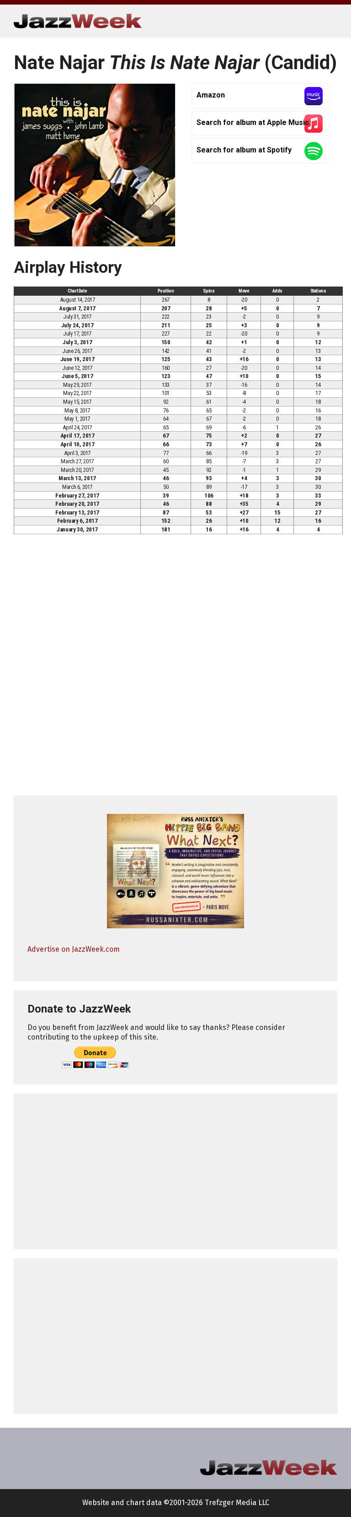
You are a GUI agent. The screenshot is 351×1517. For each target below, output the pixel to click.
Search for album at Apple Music (253, 122)
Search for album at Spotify (244, 150)
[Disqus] (175, 668)
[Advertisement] (175, 1171)
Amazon (211, 95)
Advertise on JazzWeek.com (73, 949)
